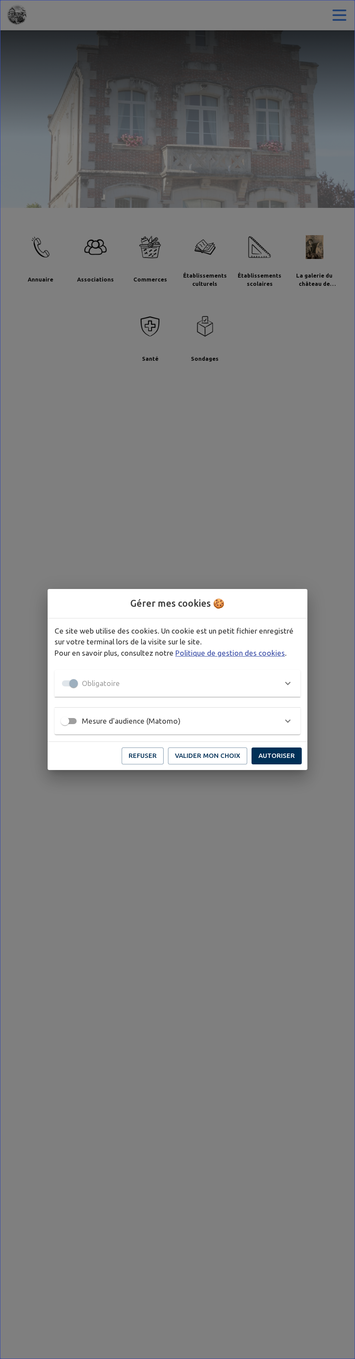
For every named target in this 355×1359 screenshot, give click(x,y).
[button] (177, 683)
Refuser (143, 755)
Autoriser (276, 755)
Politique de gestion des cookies (230, 653)
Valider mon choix (207, 755)
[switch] (65, 721)
